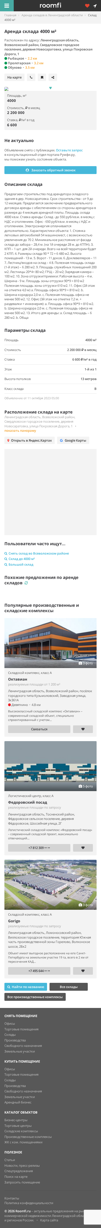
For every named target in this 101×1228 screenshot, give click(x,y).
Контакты (11, 1198)
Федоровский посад (27, 802)
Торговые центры (18, 1125)
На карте (14, 77)
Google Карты (75, 440)
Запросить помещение (22, 1182)
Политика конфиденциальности (28, 1203)
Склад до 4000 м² (22, 559)
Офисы (9, 1023)
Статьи (9, 1160)
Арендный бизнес (17, 1102)
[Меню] (7, 5)
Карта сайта (49, 1220)
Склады (10, 1034)
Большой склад (21, 564)
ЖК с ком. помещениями (23, 1142)
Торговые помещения (21, 1029)
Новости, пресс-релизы (22, 1165)
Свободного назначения (23, 1045)
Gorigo (14, 920)
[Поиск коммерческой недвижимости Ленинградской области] (57, 5)
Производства (15, 1040)
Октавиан (17, 679)
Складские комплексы (21, 1131)
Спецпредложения (18, 1171)
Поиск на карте (15, 1176)
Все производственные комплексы (35, 997)
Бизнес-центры (15, 1120)
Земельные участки (19, 1051)
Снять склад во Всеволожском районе (39, 553)
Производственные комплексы (28, 1136)
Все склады (69, 987)
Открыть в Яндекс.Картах (31, 440)
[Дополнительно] (89, 5)
